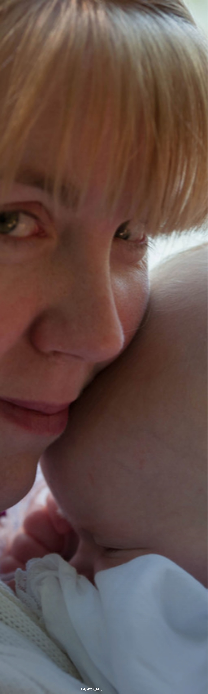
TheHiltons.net (89, 689)
